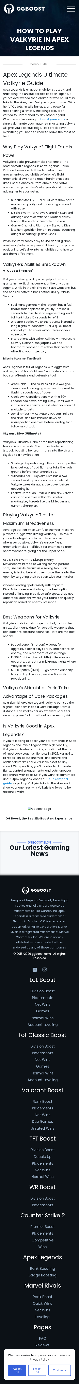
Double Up (42, 1156)
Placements (42, 997)
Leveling (42, 1316)
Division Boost (42, 991)
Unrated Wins (42, 1128)
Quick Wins (42, 1303)
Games (42, 1011)
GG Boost (12, 818)
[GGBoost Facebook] (34, 969)
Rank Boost (42, 1101)
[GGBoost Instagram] (44, 969)
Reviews (42, 1345)
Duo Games (42, 1121)
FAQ (42, 1338)
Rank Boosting (42, 1268)
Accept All (17, 1370)
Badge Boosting (43, 1275)
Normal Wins (42, 1018)
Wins (42, 1246)
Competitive (42, 1240)
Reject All (37, 1370)
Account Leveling (43, 1024)
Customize (59, 1370)
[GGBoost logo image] (24, 9)
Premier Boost (42, 1226)
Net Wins (42, 1004)
